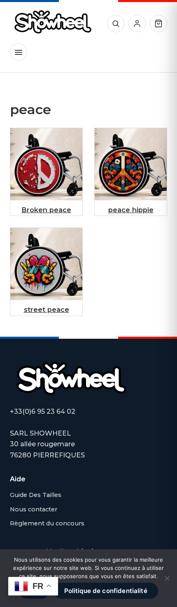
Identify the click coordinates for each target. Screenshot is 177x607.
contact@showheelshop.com (59, 423)
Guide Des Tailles (35, 495)
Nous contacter (33, 509)
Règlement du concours (47, 523)
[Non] (167, 578)
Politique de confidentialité (105, 591)
